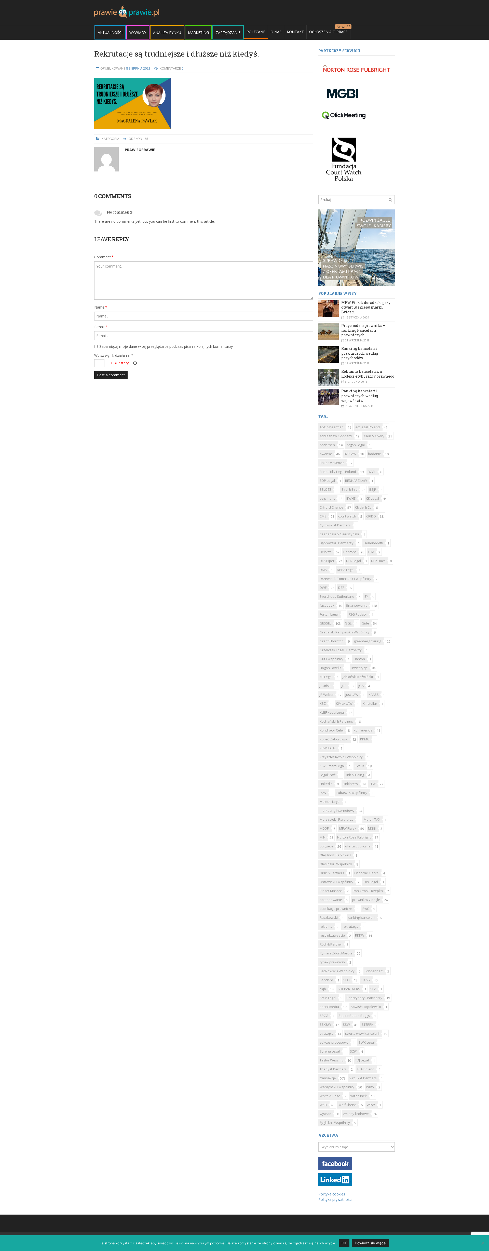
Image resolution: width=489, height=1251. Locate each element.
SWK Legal (367, 1042)
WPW (371, 1104)
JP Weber (327, 694)
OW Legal (370, 882)
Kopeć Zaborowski (334, 739)
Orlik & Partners (332, 873)
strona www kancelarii (362, 1033)
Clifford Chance (331, 507)
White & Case (330, 1096)
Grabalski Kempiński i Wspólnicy (345, 632)
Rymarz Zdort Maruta (336, 953)
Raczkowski (329, 917)
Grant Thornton (332, 641)
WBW (370, 1087)
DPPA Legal (345, 569)
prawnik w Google (366, 899)
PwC (365, 908)
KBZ (323, 703)
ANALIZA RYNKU (167, 32)
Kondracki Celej (332, 730)
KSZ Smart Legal (332, 766)
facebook (327, 605)
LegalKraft (327, 775)
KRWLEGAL (328, 748)
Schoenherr (374, 971)
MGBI (372, 828)
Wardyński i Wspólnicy (337, 1087)
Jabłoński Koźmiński (358, 676)
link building (355, 775)
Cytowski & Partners (335, 525)
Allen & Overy (373, 436)
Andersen (327, 445)
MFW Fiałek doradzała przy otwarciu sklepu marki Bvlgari (365, 307)
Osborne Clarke (366, 873)
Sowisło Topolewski (366, 1006)
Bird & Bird (350, 489)
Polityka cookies (331, 1194)
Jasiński (325, 685)
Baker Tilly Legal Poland (338, 471)
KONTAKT (295, 31)
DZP (341, 587)
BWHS (351, 498)
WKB (323, 1104)
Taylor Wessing (331, 1060)
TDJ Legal (362, 1060)
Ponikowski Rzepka (368, 890)
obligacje (326, 846)
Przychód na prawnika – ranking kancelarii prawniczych (363, 330)
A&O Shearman (332, 427)
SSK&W (325, 1024)
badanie (374, 453)
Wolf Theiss (347, 1104)
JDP (344, 685)
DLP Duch (378, 560)
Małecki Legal (330, 801)
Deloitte (326, 552)
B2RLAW (350, 453)
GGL (348, 623)
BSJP (372, 489)
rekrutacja (350, 926)
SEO (346, 980)
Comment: (104, 257)
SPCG (324, 1015)
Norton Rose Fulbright (354, 837)
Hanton (359, 659)
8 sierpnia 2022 (138, 68)
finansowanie (357, 605)
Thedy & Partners (333, 1069)
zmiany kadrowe (356, 1113)
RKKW (359, 935)
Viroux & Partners (363, 1078)
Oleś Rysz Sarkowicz (335, 855)
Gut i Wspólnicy (331, 659)
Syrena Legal (330, 1051)
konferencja (363, 730)
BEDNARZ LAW (356, 480)
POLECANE (256, 31)
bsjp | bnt (327, 498)
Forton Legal (329, 614)
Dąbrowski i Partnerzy (337, 543)
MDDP (324, 828)
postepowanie (331, 899)
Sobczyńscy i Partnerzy (364, 997)
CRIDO (371, 516)
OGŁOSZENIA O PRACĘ (328, 31)
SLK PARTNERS (349, 989)
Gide (365, 623)
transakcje (328, 1078)
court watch (347, 516)
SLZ (373, 989)
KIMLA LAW (344, 703)
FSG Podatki (358, 614)
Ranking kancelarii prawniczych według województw (359, 396)
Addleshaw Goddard (336, 436)
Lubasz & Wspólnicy (351, 792)
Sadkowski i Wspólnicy (337, 971)
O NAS (275, 31)
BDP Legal (327, 480)
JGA (361, 685)
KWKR (359, 766)
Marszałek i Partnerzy (337, 819)
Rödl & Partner (331, 944)
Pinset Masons (331, 890)
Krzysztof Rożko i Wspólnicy (341, 757)
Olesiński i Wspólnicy (336, 864)
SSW (346, 1024)
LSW (323, 792)
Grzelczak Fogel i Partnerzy (341, 650)
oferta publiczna (358, 846)
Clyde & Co (363, 507)
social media (329, 1006)
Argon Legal (356, 445)
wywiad (325, 1113)
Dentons (350, 552)
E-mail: (100, 326)
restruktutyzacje (332, 935)
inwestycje (359, 668)
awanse (326, 453)
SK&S (365, 980)
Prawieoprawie (140, 149)
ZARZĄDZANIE (228, 32)
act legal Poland (367, 427)
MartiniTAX (372, 819)
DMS (323, 569)
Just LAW (351, 694)
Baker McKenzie (332, 462)
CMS (323, 516)
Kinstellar (370, 703)
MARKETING (198, 32)
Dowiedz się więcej (370, 1243)
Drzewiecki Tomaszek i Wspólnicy (345, 578)
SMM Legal (328, 997)
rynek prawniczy (332, 962)
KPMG (365, 739)
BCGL (372, 471)
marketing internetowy (337, 810)
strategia (326, 1033)
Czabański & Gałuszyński (339, 534)
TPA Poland (365, 1069)
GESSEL (325, 623)
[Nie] (482, 1243)
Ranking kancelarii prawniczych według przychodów (359, 353)
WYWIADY (137, 32)
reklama (326, 926)
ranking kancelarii (361, 917)
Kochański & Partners (336, 721)
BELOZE (325, 489)
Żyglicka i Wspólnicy (335, 1122)
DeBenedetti (373, 543)
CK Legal (372, 498)
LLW (373, 783)
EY (366, 596)
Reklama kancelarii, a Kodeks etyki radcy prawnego (367, 374)
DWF (323, 587)
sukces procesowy (334, 1042)
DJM (371, 552)
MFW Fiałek (347, 828)
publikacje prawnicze (336, 908)
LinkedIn (326, 783)
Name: (100, 307)
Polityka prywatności (335, 1199)
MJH (322, 837)
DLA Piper (327, 560)
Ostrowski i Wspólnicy (336, 882)
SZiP (353, 1051)
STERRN (368, 1024)
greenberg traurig (367, 641)
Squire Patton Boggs (354, 1015)
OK (344, 1243)
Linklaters (350, 783)
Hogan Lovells (330, 668)
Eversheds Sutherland (337, 596)
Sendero (326, 980)
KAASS (374, 694)
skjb (323, 989)
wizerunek (358, 1096)
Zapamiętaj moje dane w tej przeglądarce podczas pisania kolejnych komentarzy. (166, 346)
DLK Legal (353, 560)
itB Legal (326, 676)
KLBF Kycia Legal (332, 712)
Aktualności (110, 32)
